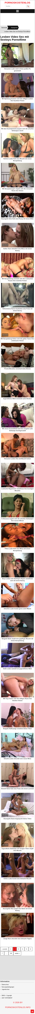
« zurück (4, 949)
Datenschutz (5, 984)
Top (32, 1011)
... (6, 953)
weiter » (17, 953)
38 (11, 953)
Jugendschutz (6, 989)
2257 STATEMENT (7, 998)
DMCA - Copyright (7, 995)
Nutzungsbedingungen (8, 987)
